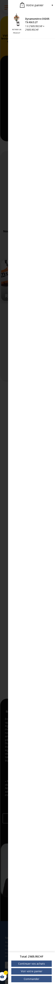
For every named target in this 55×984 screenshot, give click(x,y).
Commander (31, 979)
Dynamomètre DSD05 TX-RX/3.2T (37, 20)
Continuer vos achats (31, 963)
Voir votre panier (31, 971)
